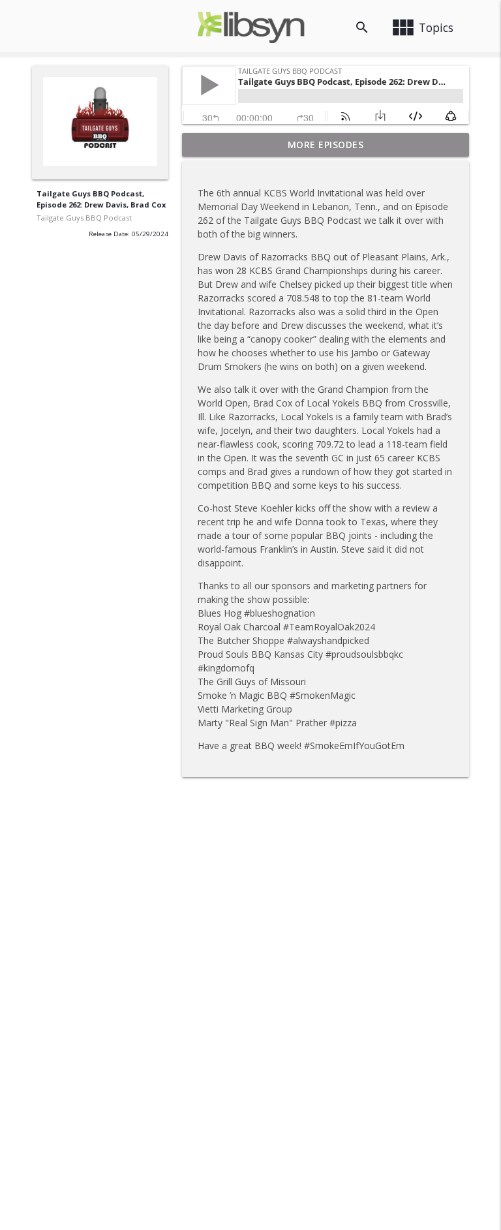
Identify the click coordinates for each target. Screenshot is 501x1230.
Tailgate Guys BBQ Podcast (84, 218)
